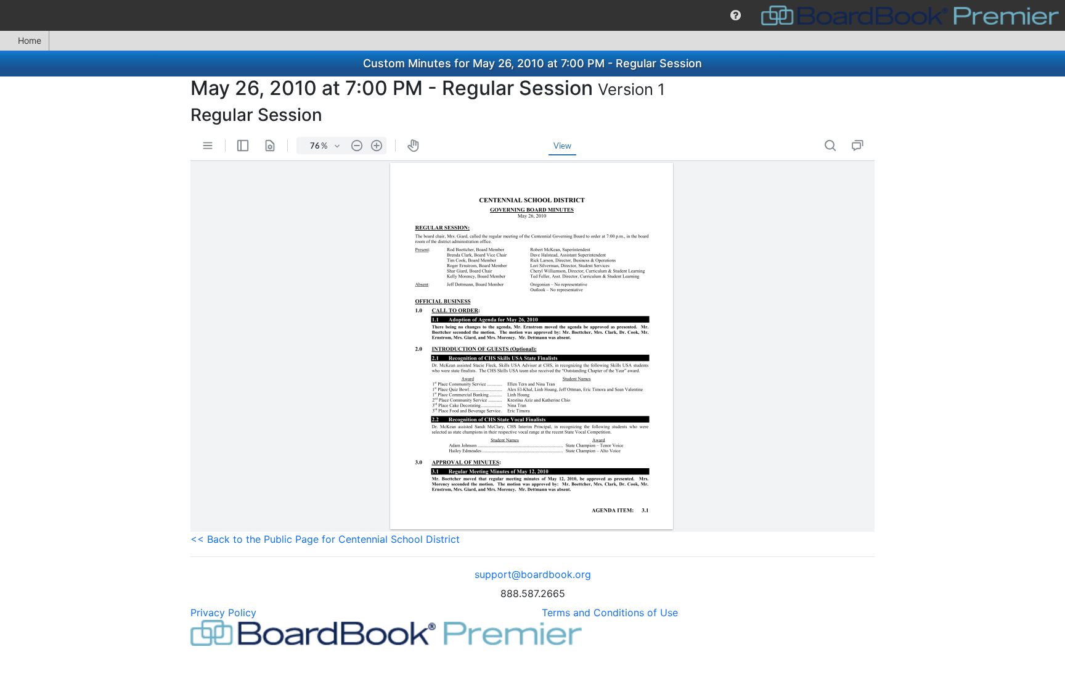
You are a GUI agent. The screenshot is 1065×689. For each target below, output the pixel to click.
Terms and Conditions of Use (610, 612)
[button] (735, 15)
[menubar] (532, 15)
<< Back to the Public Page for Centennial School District (325, 539)
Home (29, 40)
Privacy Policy (223, 612)
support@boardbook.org (533, 574)
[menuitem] (735, 15)
